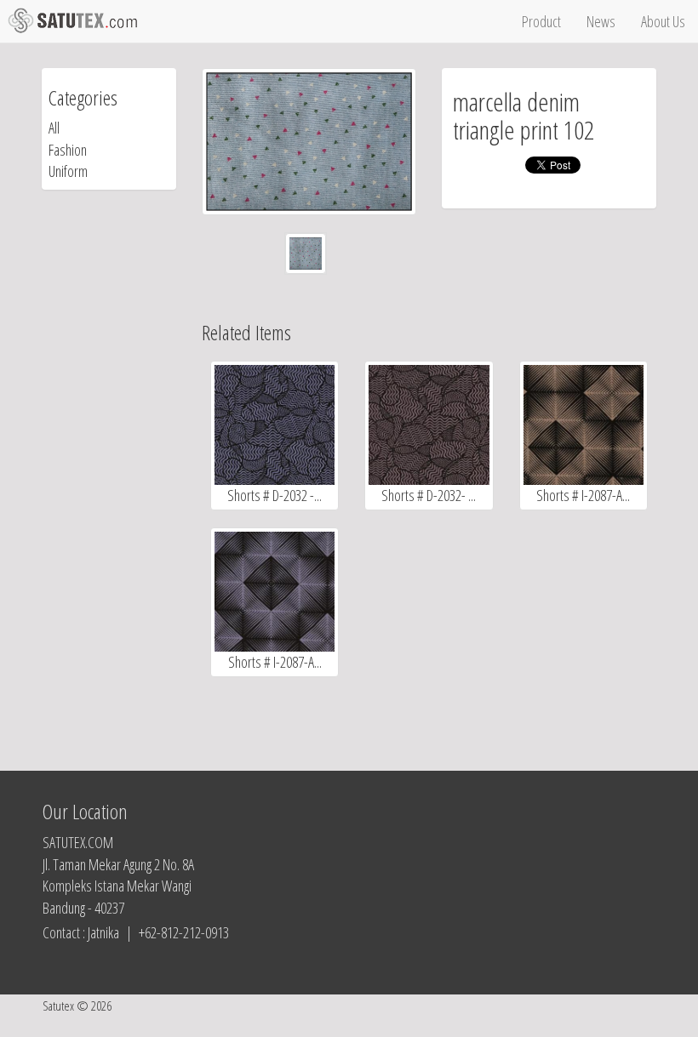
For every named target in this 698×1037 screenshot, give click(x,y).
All (54, 127)
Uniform (68, 171)
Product (541, 21)
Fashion (68, 150)
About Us (663, 21)
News (600, 21)
